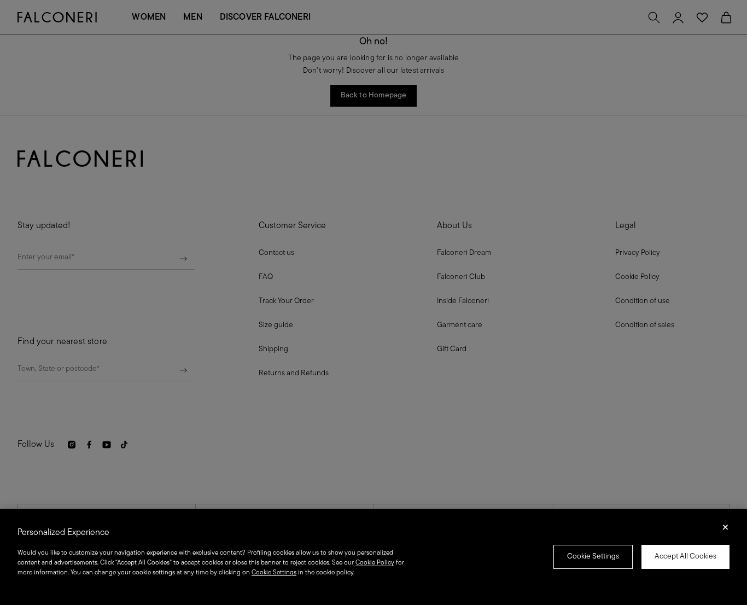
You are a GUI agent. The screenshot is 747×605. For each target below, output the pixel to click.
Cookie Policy (374, 563)
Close (725, 530)
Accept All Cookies (685, 556)
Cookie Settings (593, 556)
